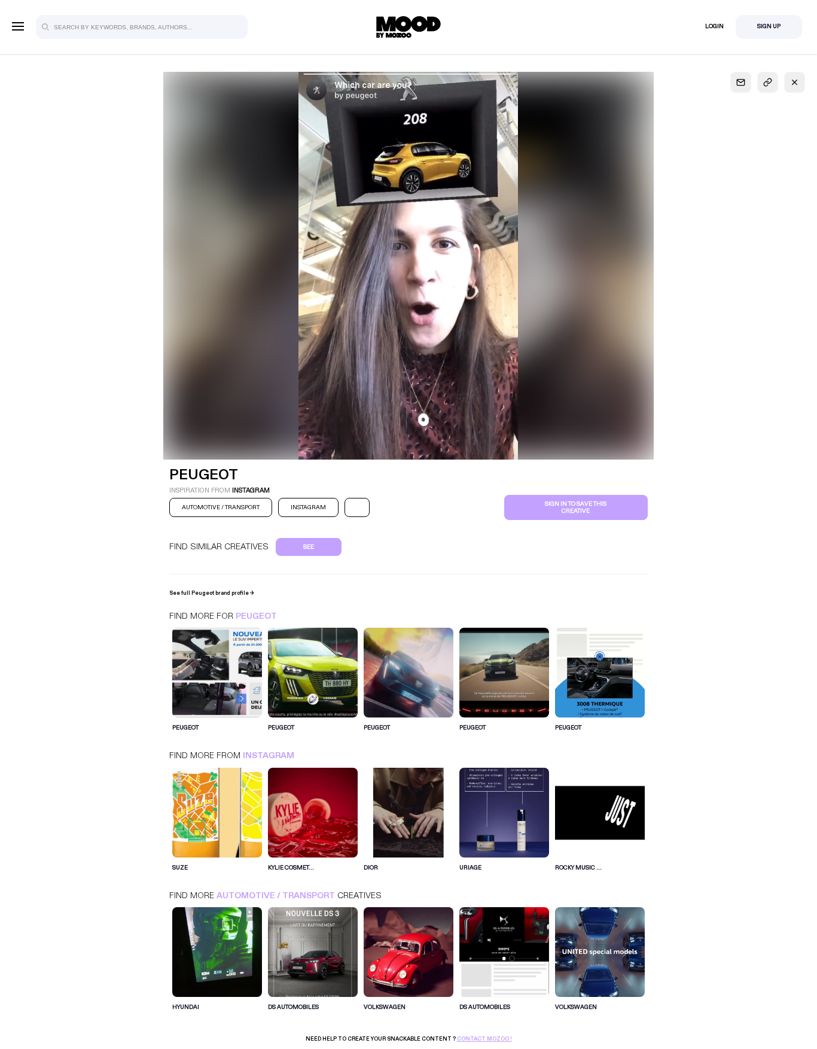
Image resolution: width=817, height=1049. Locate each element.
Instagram (268, 755)
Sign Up (769, 26)
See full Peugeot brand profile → (211, 593)
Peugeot (256, 616)
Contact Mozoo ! (484, 1038)
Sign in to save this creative (575, 507)
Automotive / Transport (276, 895)
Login (714, 26)
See (308, 547)
